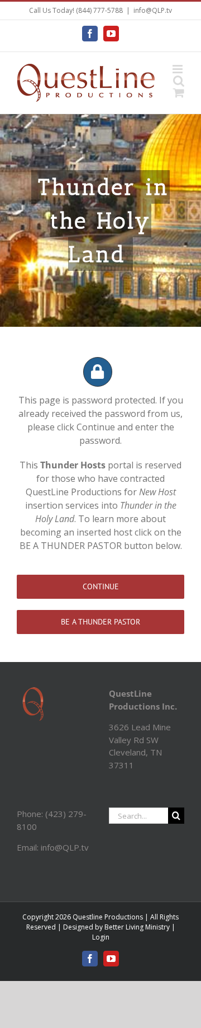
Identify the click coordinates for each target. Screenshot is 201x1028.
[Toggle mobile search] (178, 81)
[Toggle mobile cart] (178, 92)
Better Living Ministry (137, 927)
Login (100, 937)
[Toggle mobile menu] (178, 69)
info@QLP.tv (152, 10)
